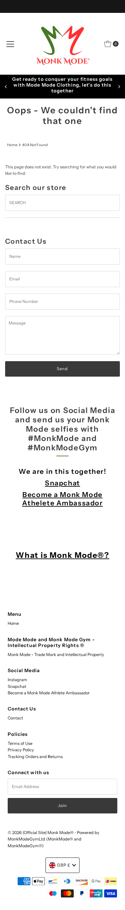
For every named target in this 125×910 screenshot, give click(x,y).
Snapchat (62, 483)
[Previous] (6, 86)
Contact (15, 718)
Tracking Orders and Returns (35, 756)
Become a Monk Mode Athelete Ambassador (62, 498)
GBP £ (64, 865)
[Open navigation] (10, 44)
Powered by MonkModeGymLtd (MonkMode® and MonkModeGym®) (53, 839)
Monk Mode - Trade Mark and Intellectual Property (56, 654)
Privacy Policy (21, 749)
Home (12, 145)
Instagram (17, 679)
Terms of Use (20, 743)
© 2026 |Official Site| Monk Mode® (41, 832)
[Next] (119, 86)
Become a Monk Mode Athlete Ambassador (49, 692)
